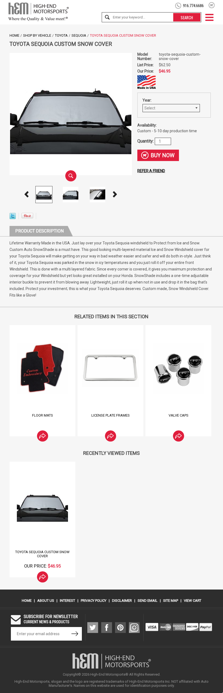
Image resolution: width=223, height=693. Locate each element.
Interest (67, 600)
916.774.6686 (193, 6)
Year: (147, 100)
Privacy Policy (93, 600)
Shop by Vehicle (37, 35)
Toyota (61, 35)
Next (115, 194)
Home (14, 35)
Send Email (147, 600)
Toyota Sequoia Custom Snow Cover (42, 554)
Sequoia (79, 35)
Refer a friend (151, 171)
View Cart (192, 600)
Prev (26, 194)
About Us (45, 600)
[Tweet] (13, 217)
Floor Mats (42, 415)
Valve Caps (178, 415)
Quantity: (146, 140)
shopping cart (212, 5)
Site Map (170, 600)
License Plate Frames (110, 415)
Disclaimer (122, 600)
